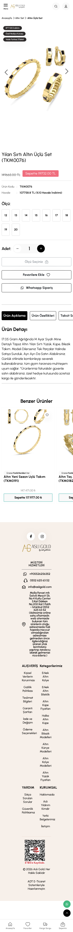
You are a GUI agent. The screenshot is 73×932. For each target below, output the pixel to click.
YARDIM (28, 787)
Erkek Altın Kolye (45, 676)
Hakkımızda (47, 794)
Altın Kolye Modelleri (46, 762)
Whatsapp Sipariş (39, 288)
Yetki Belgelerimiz (47, 817)
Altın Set (19, 18)
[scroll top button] (67, 913)
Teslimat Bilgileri (27, 699)
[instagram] (42, 536)
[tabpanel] (36, 354)
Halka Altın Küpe (45, 719)
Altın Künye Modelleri (46, 747)
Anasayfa (7, 18)
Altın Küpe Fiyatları (45, 705)
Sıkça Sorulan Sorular (27, 798)
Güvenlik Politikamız (28, 810)
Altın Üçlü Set (34, 18)
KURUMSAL (48, 787)
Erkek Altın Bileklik (45, 690)
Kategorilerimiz (51, 666)
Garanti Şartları (27, 710)
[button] (66, 71)
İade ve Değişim (28, 720)
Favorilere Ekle (33, 275)
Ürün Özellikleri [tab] (43, 316)
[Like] (47, 415)
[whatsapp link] (67, 904)
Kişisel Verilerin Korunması (28, 676)
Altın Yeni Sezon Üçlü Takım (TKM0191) (24, 479)
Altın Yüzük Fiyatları (45, 776)
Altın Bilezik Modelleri (46, 733)
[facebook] (31, 536)
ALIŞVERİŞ (30, 666)
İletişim (45, 826)
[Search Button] (56, 6)
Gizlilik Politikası (28, 689)
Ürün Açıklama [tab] (14, 316)
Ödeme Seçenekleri (29, 731)
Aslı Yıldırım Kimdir (45, 805)
